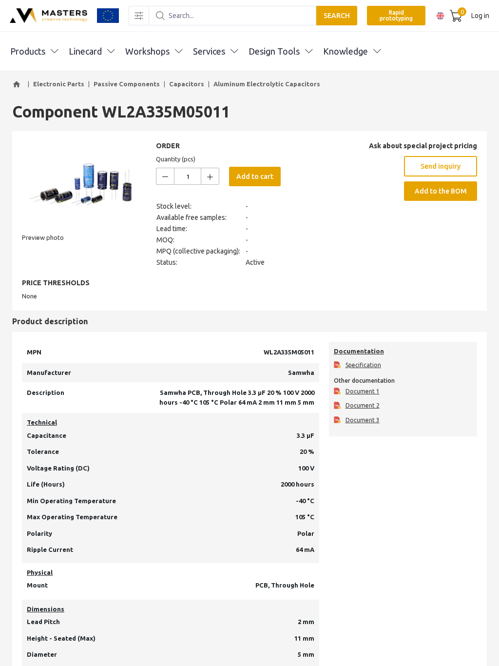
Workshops (147, 51)
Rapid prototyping (396, 15)
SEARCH (337, 16)
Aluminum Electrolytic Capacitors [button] (266, 83)
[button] (18, 84)
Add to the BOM (441, 191)
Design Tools (274, 51)
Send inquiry (441, 166)
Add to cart (254, 176)
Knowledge (345, 51)
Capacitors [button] (186, 83)
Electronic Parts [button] (58, 83)
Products (27, 51)
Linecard (85, 51)
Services (209, 51)
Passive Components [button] (127, 83)
